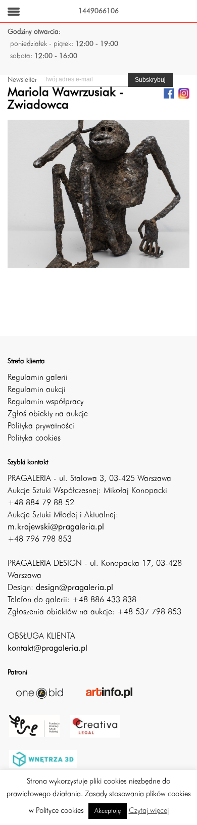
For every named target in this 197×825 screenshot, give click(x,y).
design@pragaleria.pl (74, 588)
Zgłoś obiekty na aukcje (48, 414)
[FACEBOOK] (169, 92)
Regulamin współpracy (45, 402)
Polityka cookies (34, 438)
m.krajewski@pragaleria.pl (56, 527)
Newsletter (22, 79)
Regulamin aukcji (37, 390)
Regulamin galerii (38, 378)
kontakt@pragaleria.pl (47, 649)
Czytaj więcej (149, 811)
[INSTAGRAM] (183, 92)
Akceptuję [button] (107, 811)
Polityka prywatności (41, 426)
